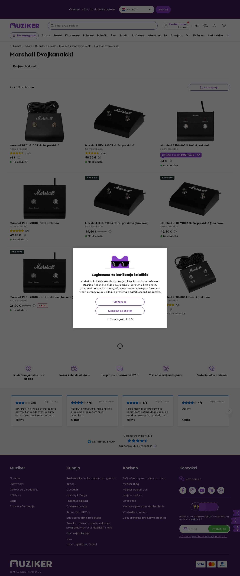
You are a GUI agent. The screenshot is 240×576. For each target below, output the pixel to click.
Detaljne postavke (120, 311)
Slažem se (120, 302)
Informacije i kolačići (120, 319)
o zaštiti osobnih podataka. (144, 292)
